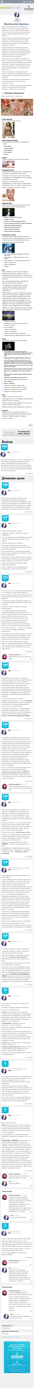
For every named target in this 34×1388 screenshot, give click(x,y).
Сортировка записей (7, 1325)
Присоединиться (17, 1370)
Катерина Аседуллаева (14, 654)
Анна (8, 452)
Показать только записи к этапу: (10, 1331)
